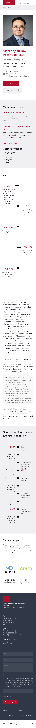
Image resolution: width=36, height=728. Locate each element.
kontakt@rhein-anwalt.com (13, 686)
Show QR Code (11, 90)
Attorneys (10, 7)
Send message (9, 702)
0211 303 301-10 (12, 71)
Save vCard (10, 84)
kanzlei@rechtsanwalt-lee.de (17, 76)
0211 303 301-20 (12, 74)
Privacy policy (22, 710)
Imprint (5, 710)
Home (4, 7)
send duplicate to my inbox (13, 675)
